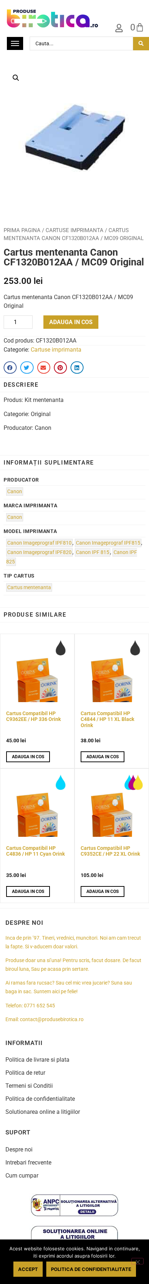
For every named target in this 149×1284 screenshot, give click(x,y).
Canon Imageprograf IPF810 (39, 543)
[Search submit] (141, 43)
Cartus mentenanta (29, 587)
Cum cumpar (21, 1175)
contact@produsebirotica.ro (52, 1019)
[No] (137, 1261)
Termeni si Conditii (29, 1085)
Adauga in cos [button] (28, 756)
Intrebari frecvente (28, 1162)
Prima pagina (22, 230)
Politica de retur (25, 1072)
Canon (14, 491)
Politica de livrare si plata (37, 1059)
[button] (15, 77)
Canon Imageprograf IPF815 (108, 543)
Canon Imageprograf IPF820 (39, 552)
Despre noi (19, 1149)
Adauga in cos (71, 322)
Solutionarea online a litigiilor (42, 1111)
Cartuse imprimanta (74, 230)
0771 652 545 (39, 1006)
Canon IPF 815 (92, 552)
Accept (28, 1269)
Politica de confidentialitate (40, 1098)
